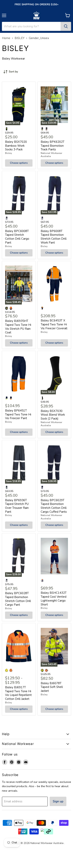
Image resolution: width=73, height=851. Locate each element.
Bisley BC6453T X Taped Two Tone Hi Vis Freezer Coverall (54, 324)
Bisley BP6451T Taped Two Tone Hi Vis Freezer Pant (18, 414)
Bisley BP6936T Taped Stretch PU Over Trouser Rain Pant (17, 506)
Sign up (58, 801)
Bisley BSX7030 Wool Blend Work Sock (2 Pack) (53, 415)
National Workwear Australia (51, 155)
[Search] (66, 26)
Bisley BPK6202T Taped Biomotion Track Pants (52, 145)
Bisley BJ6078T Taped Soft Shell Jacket (52, 687)
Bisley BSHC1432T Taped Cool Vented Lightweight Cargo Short (54, 598)
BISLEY (20, 38)
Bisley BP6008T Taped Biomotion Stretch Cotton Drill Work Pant (54, 237)
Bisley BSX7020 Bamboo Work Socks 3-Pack (16, 145)
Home (6, 38)
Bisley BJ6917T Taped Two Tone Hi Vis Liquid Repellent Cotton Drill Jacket (18, 693)
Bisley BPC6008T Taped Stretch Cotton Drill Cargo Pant (17, 237)
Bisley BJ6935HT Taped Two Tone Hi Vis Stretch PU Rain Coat (18, 326)
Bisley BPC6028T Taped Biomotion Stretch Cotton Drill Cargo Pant (18, 599)
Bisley (8, 153)
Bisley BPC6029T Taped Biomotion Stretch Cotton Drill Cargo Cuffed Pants (54, 506)
